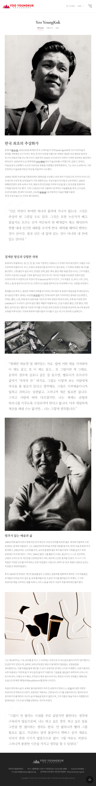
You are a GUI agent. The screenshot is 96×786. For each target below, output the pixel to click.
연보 (57, 28)
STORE (72, 6)
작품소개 (49, 28)
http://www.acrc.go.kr (75, 772)
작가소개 (40, 28)
